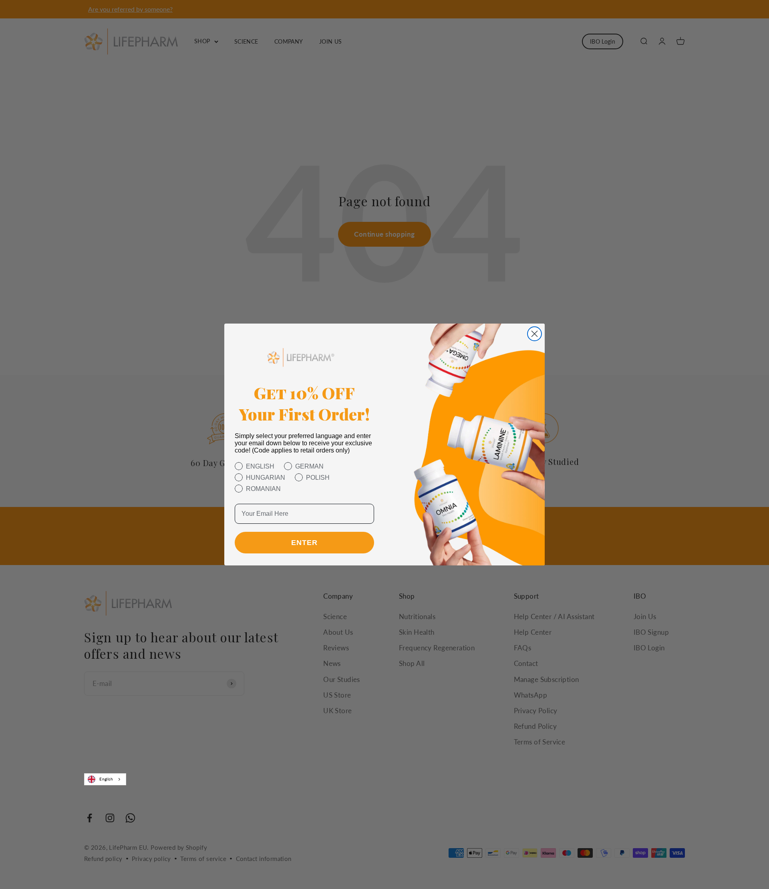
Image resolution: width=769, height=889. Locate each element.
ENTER (304, 543)
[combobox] (105, 779)
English (106, 778)
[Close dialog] (534, 334)
